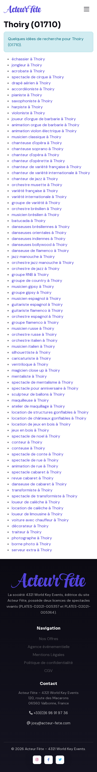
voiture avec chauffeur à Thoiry (40, 520)
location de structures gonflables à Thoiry (50, 412)
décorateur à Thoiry (30, 526)
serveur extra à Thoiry (32, 549)
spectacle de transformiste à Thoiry (44, 496)
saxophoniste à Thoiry (32, 101)
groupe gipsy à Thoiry (31, 292)
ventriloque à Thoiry (30, 364)
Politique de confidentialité (48, 662)
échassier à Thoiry (28, 59)
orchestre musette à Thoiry (37, 184)
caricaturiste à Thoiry (31, 358)
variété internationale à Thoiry (39, 196)
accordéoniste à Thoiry (33, 89)
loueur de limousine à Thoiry (37, 514)
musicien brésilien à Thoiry (35, 214)
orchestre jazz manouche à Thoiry (43, 262)
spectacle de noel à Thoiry (36, 436)
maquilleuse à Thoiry (30, 400)
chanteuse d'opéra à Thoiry (37, 142)
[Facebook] (48, 760)
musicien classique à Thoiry (36, 136)
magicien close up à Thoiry (36, 370)
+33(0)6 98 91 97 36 (51, 713)
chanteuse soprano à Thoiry (37, 148)
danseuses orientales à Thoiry (39, 232)
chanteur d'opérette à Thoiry (38, 160)
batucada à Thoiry (29, 220)
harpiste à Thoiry (27, 107)
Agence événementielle (49, 646)
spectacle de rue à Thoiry (35, 460)
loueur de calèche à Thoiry (36, 502)
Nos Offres (48, 638)
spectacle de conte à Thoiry (37, 454)
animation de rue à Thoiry (35, 466)
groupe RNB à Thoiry (30, 274)
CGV (48, 670)
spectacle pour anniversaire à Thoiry (45, 388)
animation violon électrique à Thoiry (44, 130)
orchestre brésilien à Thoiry (37, 208)
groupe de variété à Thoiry (36, 202)
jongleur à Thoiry (27, 65)
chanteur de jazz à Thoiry (35, 178)
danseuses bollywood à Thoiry (39, 244)
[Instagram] (37, 760)
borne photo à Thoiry (31, 544)
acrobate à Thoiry (28, 71)
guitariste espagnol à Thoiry (37, 304)
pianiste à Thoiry (27, 95)
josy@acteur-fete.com (51, 723)
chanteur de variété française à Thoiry (46, 166)
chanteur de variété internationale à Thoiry (51, 172)
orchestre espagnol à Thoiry (37, 316)
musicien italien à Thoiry (33, 346)
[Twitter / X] (60, 760)
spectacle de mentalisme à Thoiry (42, 382)
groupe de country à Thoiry (37, 280)
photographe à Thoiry (32, 538)
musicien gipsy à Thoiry (33, 286)
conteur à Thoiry (27, 442)
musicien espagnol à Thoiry (36, 298)
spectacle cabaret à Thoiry (36, 472)
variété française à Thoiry (35, 190)
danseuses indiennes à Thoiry (38, 238)
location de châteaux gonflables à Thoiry (49, 418)
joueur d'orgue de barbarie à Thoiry (44, 118)
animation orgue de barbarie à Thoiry (45, 124)
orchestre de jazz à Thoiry (35, 268)
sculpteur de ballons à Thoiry (38, 394)
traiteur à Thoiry (27, 532)
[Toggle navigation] (86, 9)
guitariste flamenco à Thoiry (37, 310)
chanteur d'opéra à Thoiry (35, 154)
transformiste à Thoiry (32, 490)
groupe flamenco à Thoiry (35, 322)
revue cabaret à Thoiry (32, 478)
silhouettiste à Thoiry (31, 352)
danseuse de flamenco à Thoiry (40, 250)
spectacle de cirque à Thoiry (38, 77)
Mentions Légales (48, 654)
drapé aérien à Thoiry (31, 83)
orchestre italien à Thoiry (34, 340)
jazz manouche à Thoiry (33, 256)
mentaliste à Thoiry (29, 376)
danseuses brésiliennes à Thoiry (41, 226)
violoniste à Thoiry (28, 112)
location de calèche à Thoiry (37, 508)
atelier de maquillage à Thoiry (38, 406)
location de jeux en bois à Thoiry (41, 424)
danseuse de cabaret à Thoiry (39, 484)
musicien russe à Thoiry (33, 328)
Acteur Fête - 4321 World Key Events (55, 749)
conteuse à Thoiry (28, 448)
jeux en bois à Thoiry (30, 430)
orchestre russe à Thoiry (34, 334)
